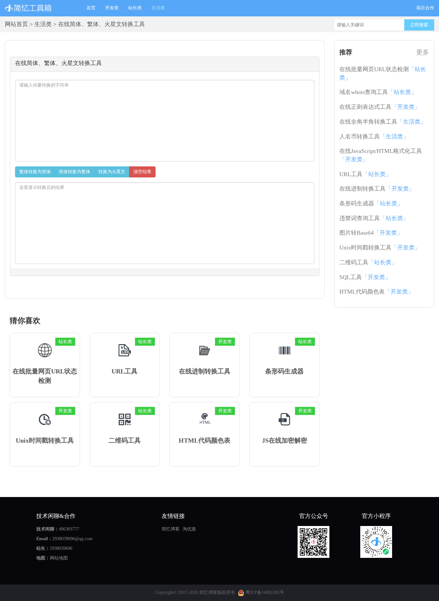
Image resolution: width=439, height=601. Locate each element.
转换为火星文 (111, 171)
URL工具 (365, 174)
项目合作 (425, 7)
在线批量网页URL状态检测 (382, 73)
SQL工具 (365, 277)
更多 (422, 52)
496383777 (69, 529)
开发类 (112, 7)
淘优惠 (189, 529)
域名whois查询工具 (378, 92)
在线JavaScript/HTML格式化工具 (380, 155)
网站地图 (59, 558)
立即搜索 (419, 25)
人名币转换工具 (374, 136)
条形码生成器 (371, 203)
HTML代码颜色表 (376, 291)
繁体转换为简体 (35, 171)
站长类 (135, 7)
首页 (93, 7)
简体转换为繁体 (74, 171)
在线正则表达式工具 (379, 107)
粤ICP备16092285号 (264, 592)
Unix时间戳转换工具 (379, 247)
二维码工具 (368, 262)
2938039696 (61, 548)
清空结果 (142, 171)
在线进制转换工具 (377, 188)
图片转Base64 (371, 233)
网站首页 (16, 24)
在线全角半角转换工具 (382, 121)
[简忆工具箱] (41, 8)
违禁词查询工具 (374, 218)
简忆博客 (171, 529)
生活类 (158, 7)
